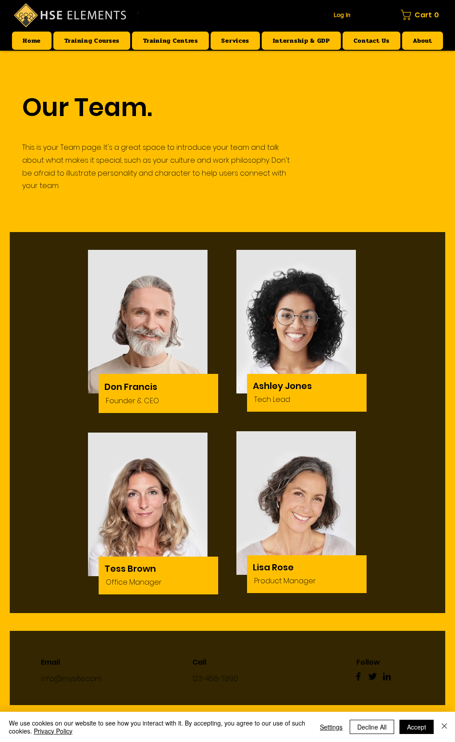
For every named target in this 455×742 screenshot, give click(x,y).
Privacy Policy (53, 730)
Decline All (372, 726)
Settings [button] (331, 726)
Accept (416, 726)
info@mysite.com (71, 679)
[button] (422, 15)
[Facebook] (358, 676)
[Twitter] (372, 676)
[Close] (444, 727)
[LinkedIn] (386, 676)
